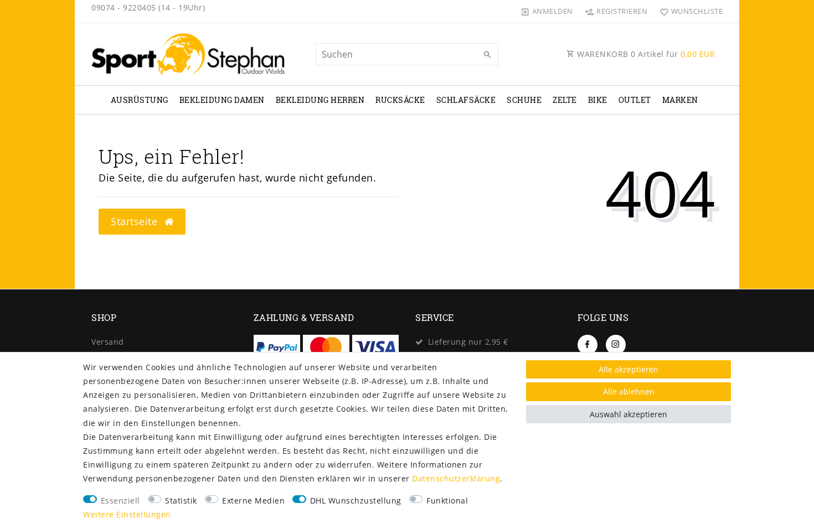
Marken (680, 100)
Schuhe (524, 100)
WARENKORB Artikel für (645, 54)
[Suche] (487, 55)
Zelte (565, 100)
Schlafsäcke (466, 100)
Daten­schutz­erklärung (456, 478)
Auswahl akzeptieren (628, 414)
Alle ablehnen (629, 391)
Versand (107, 341)
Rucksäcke (400, 100)
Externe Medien (253, 500)
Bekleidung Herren (320, 100)
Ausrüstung (139, 100)
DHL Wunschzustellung (355, 500)
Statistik (181, 500)
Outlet (635, 100)
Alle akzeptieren (628, 369)
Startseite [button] (136, 221)
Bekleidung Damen (222, 100)
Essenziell (120, 500)
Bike (597, 100)
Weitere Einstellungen (127, 514)
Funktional (447, 500)
